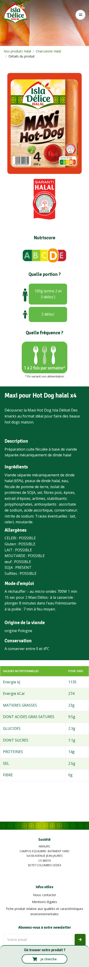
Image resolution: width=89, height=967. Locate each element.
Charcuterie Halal (48, 51)
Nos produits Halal (17, 51)
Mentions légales (44, 902)
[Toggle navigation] (80, 15)
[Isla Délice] (14, 15)
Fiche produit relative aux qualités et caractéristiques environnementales (44, 911)
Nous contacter (44, 895)
